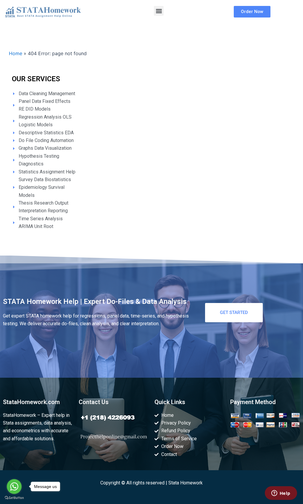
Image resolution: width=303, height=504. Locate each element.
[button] (159, 11)
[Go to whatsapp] (14, 486)
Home (15, 53)
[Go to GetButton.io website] (14, 498)
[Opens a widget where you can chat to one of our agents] (281, 493)
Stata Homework (185, 483)
